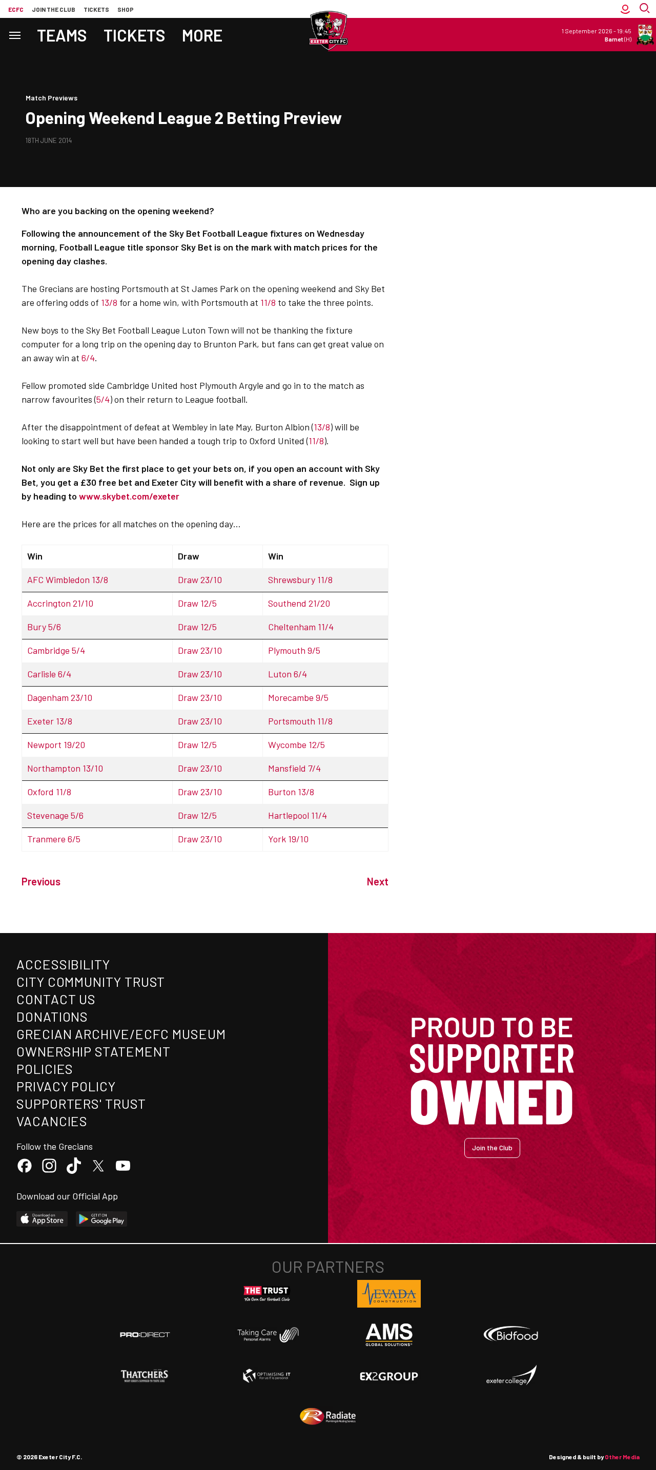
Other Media (622, 1456)
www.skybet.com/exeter (129, 496)
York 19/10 (288, 838)
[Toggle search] (646, 9)
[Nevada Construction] (389, 1294)
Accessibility (63, 964)
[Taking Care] (267, 1334)
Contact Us (56, 999)
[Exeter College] (511, 1376)
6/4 (88, 357)
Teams (62, 35)
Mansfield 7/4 (294, 768)
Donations (52, 1016)
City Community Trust (90, 981)
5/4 (103, 399)
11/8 (268, 302)
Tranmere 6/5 (53, 838)
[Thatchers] (145, 1376)
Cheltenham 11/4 (301, 626)
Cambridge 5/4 (56, 650)
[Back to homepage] (328, 30)
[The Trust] (267, 1294)
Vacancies (52, 1121)
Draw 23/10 (200, 579)
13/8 (109, 302)
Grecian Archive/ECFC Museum (121, 1034)
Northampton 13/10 (65, 768)
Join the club (53, 9)
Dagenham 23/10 (59, 697)
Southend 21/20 (299, 603)
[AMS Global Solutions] (389, 1335)
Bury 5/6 (44, 626)
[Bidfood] (511, 1335)
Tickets (96, 9)
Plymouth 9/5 (294, 650)
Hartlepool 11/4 (297, 815)
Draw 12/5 (197, 603)
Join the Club (492, 1147)
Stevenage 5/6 (55, 815)
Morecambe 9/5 (298, 697)
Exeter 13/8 (49, 721)
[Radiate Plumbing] (328, 1417)
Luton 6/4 (287, 673)
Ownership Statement (93, 1051)
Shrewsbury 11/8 (300, 579)
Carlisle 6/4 (49, 673)
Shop (125, 9)
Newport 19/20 (56, 744)
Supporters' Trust (81, 1103)
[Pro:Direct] (145, 1334)
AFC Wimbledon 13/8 (67, 579)
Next (377, 881)
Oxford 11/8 (49, 791)
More (202, 35)
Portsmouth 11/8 (300, 721)
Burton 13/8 (291, 791)
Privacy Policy (66, 1086)
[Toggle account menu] (625, 9)
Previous (41, 881)
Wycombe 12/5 (296, 744)
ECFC (16, 9)
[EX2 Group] (389, 1376)
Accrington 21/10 (60, 603)
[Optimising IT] (267, 1376)
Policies (44, 1068)
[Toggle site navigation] (14, 34)
